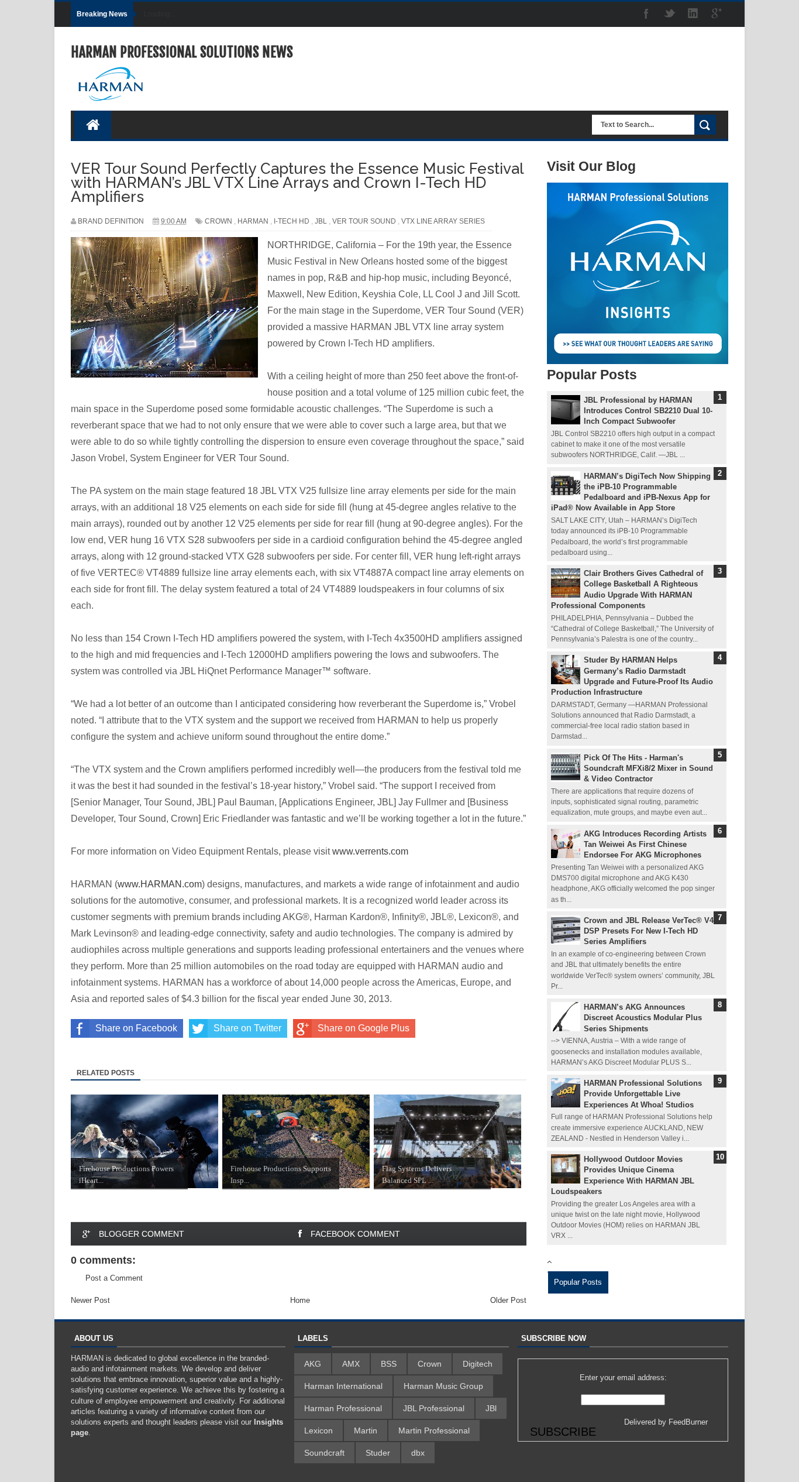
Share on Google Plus (363, 1028)
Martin (365, 1430)
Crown (218, 221)
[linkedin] (693, 14)
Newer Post (90, 1300)
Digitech (478, 1363)
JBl (321, 221)
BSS (389, 1363)
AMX (351, 1363)
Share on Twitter (247, 1028)
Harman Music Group (443, 1386)
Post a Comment (114, 1278)
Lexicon (318, 1430)
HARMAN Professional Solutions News (182, 52)
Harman (252, 221)
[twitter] (669, 14)
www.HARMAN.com (160, 884)
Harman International (343, 1386)
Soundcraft (324, 1452)
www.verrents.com (370, 851)
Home (300, 1300)
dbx (418, 1452)
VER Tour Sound (364, 221)
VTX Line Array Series (443, 221)
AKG (312, 1363)
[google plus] (716, 14)
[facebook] (646, 14)
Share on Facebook (136, 1028)
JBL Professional (433, 1408)
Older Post (508, 1300)
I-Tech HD (291, 221)
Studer (378, 1452)
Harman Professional (343, 1408)
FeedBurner (688, 1422)
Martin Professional (434, 1430)
